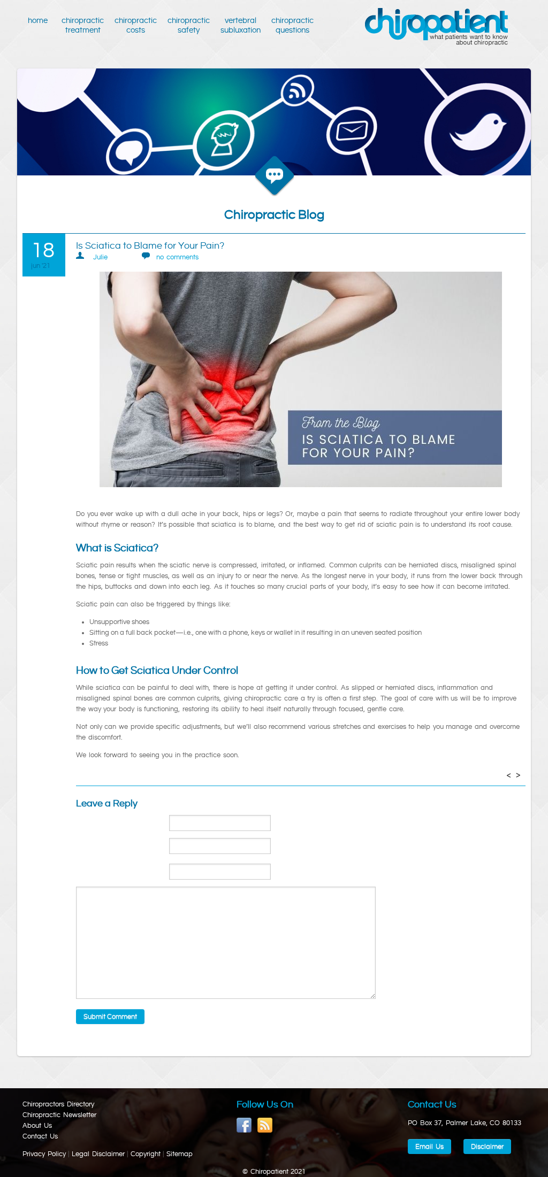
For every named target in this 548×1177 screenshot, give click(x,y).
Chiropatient (436, 27)
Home (39, 21)
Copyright (146, 1154)
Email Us (429, 1146)
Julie (100, 257)
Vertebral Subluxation (240, 25)
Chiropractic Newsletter (59, 1115)
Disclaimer (487, 1146)
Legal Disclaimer (98, 1154)
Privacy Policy (44, 1154)
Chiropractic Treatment (83, 25)
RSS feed (265, 1125)
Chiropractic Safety (189, 25)
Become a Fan (244, 1125)
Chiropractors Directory (58, 1104)
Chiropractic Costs (136, 25)
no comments (177, 257)
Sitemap (179, 1154)
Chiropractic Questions (292, 25)
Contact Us (40, 1136)
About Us (37, 1125)
